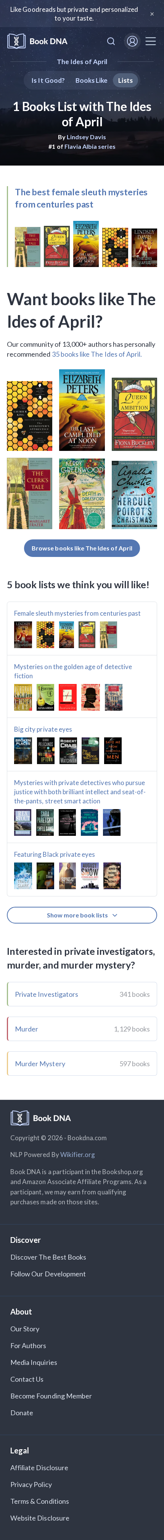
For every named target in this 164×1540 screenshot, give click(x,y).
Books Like (92, 80)
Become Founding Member (51, 1396)
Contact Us (27, 1379)
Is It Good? (48, 80)
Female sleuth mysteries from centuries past (77, 613)
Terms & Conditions (39, 1501)
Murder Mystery (40, 1063)
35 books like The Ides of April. (97, 354)
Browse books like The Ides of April (82, 548)
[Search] (111, 41)
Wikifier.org (77, 1155)
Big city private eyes (43, 729)
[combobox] (111, 41)
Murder (26, 1029)
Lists (125, 80)
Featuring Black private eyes (54, 854)
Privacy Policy (31, 1484)
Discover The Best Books (48, 1257)
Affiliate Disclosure (39, 1467)
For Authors (28, 1345)
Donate (21, 1412)
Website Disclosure (39, 1518)
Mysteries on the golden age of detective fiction (73, 671)
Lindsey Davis (86, 136)
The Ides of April (82, 62)
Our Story (24, 1328)
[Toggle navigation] (150, 41)
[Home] (37, 41)
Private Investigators (46, 994)
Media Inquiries (33, 1362)
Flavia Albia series (90, 146)
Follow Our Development (48, 1274)
